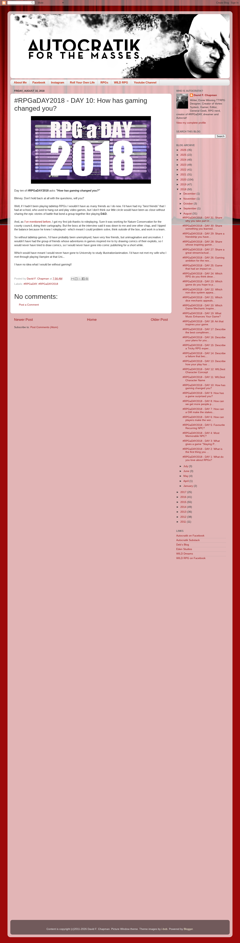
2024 (183, 159)
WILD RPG (121, 82)
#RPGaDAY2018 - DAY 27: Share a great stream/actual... (203, 251)
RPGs (104, 82)
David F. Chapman (205, 95)
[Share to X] (80, 279)
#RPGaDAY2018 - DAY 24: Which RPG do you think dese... (202, 275)
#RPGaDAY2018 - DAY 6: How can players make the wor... (203, 419)
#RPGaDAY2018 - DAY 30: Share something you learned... (202, 227)
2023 (183, 164)
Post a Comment (29, 304)
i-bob (164, 929)
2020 (183, 179)
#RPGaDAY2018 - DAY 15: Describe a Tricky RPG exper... (204, 347)
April (186, 481)
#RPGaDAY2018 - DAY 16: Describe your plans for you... (204, 339)
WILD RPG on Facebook (191, 558)
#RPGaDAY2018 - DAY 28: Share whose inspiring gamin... (202, 243)
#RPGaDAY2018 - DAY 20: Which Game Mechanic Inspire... (202, 307)
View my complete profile (191, 122)
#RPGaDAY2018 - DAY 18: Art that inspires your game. (203, 323)
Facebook (38, 82)
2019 (183, 184)
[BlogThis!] (76, 279)
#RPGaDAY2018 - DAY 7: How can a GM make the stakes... (203, 410)
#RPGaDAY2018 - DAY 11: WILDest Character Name (204, 379)
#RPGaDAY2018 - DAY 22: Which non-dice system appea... (202, 291)
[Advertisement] (201, 622)
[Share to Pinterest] (87, 279)
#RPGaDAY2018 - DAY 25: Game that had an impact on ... (202, 267)
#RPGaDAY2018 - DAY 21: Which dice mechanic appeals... (202, 299)
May (186, 476)
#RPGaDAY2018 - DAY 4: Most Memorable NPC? (201, 434)
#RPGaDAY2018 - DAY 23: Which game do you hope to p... (202, 283)
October (188, 203)
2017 (183, 492)
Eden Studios (184, 549)
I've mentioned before (37, 221)
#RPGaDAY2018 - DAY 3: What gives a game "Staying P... (201, 442)
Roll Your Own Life (82, 82)
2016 (183, 497)
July (186, 466)
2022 (183, 169)
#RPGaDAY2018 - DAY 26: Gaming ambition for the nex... (203, 259)
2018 (183, 189)
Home (92, 320)
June (186, 471)
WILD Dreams (184, 553)
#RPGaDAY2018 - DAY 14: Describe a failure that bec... (204, 355)
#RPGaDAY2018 (48, 284)
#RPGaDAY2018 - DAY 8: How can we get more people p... (203, 403)
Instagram (57, 82)
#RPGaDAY (30, 284)
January (188, 486)
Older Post (159, 320)
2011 (183, 521)
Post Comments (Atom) (44, 327)
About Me (20, 82)
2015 (183, 502)
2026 (183, 150)
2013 (183, 511)
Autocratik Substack (188, 540)
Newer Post (23, 320)
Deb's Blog (182, 544)
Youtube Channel (145, 82)
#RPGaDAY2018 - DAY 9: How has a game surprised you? (203, 394)
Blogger (188, 929)
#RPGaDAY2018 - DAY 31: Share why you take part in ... (202, 219)
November (189, 198)
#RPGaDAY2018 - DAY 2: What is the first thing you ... (202, 450)
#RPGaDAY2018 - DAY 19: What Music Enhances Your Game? (202, 315)
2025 (183, 154)
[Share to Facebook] (83, 279)
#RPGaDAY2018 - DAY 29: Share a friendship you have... (203, 235)
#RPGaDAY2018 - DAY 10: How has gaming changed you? (204, 387)
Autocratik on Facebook (190, 535)
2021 (183, 174)
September (190, 208)
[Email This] (72, 279)
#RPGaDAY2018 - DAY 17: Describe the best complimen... (204, 331)
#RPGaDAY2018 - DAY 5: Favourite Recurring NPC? (204, 426)
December (189, 193)
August (187, 213)
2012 (183, 516)
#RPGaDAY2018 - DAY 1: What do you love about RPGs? (203, 458)
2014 (183, 507)
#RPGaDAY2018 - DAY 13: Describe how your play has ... (204, 363)
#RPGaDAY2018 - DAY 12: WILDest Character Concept (204, 371)
